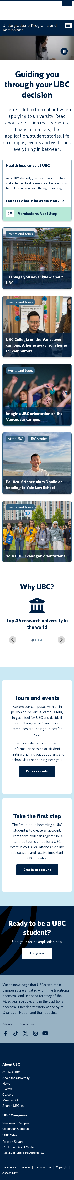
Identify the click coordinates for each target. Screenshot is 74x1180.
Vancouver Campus (15, 1123)
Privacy (7, 1024)
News (6, 1083)
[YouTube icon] (45, 1033)
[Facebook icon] (5, 1033)
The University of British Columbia (26, 8)
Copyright (61, 1167)
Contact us (27, 1024)
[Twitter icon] (25, 1033)
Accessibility (10, 1172)
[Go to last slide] (12, 640)
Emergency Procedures (16, 1167)
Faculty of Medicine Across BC (23, 1152)
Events (7, 1089)
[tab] (32, 640)
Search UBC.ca (13, 1105)
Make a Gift (10, 1100)
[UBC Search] (67, 5)
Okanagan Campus (15, 1128)
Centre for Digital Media (18, 1147)
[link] (64, 51)
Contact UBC (11, 1072)
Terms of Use (43, 1167)
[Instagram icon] (35, 1033)
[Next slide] (61, 640)
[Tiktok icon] (15, 1033)
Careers (7, 1094)
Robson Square (12, 1141)
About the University (16, 1078)
